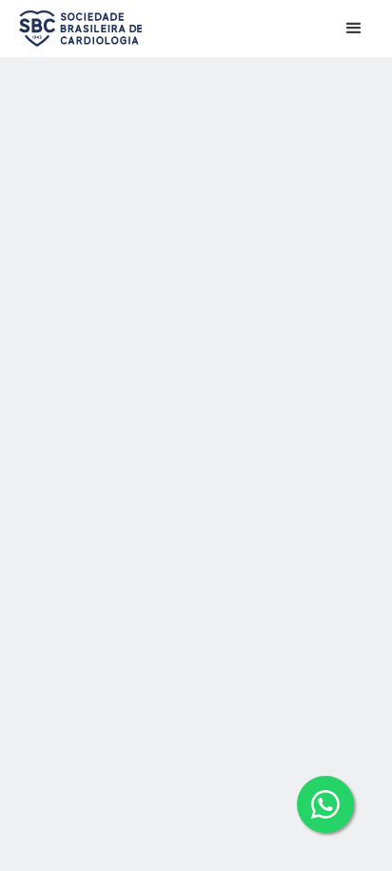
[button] (353, 28)
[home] (76, 28)
